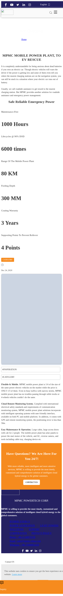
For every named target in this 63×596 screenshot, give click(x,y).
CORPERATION (18, 533)
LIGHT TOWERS (49, 525)
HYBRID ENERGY (20, 521)
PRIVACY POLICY (41, 533)
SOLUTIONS (17, 529)
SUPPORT (34, 529)
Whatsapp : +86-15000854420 (24, 545)
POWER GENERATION (22, 525)
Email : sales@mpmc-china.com (25, 541)
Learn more (17, 574)
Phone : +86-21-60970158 (22, 537)
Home (24, 39)
